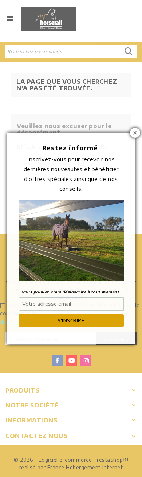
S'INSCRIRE (71, 320)
